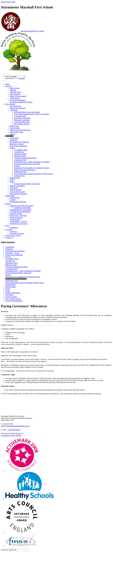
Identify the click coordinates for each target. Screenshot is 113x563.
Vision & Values (15, 92)
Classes (12, 134)
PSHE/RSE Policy (20, 172)
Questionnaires (15, 220)
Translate (22, 78)
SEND (12, 180)
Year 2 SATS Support (17, 192)
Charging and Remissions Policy (25, 158)
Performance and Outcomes (19, 142)
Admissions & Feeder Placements (21, 206)
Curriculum (14, 110)
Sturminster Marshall (32, 31)
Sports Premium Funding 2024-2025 (27, 184)
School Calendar (15, 190)
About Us (8, 86)
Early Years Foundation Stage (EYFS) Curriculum (31, 114)
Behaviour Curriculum (22, 120)
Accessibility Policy (21, 150)
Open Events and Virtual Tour (20, 130)
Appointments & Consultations (20, 210)
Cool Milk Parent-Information (20, 212)
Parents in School (16, 214)
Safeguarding (10, 196)
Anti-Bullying (19, 152)
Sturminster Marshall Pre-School (21, 102)
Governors (9, 229)
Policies (12, 148)
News (7, 226)
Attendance (14, 140)
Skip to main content (8, 2)
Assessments (14, 138)
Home (7, 84)
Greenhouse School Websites (11, 435)
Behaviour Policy (20, 156)
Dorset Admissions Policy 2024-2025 (27, 164)
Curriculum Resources (22, 122)
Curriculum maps (20, 116)
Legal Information (14, 430)
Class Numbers (15, 94)
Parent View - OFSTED (18, 216)
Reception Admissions (17, 100)
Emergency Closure (17, 144)
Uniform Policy (19, 176)
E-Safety (13, 200)
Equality (17, 166)
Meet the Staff (15, 88)
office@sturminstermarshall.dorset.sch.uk (15, 426)
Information (9, 136)
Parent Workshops (16, 218)
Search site (4, 550)
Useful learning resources (18, 224)
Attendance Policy (20, 154)
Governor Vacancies (17, 233)
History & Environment (18, 96)
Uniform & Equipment (17, 108)
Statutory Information (17, 186)
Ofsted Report (15, 98)
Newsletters (14, 227)
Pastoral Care (14, 126)
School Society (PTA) (13, 235)
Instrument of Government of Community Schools (31, 168)
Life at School (10, 104)
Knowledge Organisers (22, 118)
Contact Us (9, 237)
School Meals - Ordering (18, 222)
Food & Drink (15, 128)
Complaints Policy (20, 160)
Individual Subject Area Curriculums (27, 112)
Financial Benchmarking (18, 194)
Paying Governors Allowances (24, 170)
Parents (7, 204)
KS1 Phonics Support (21, 124)
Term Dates (14, 188)
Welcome (13, 90)
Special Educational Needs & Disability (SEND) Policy (33, 174)
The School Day (15, 106)
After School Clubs (16, 132)
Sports (12, 182)
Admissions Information (22, 208)
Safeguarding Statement (18, 202)
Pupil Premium (15, 178)
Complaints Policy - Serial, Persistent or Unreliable (31, 162)
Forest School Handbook (18, 146)
